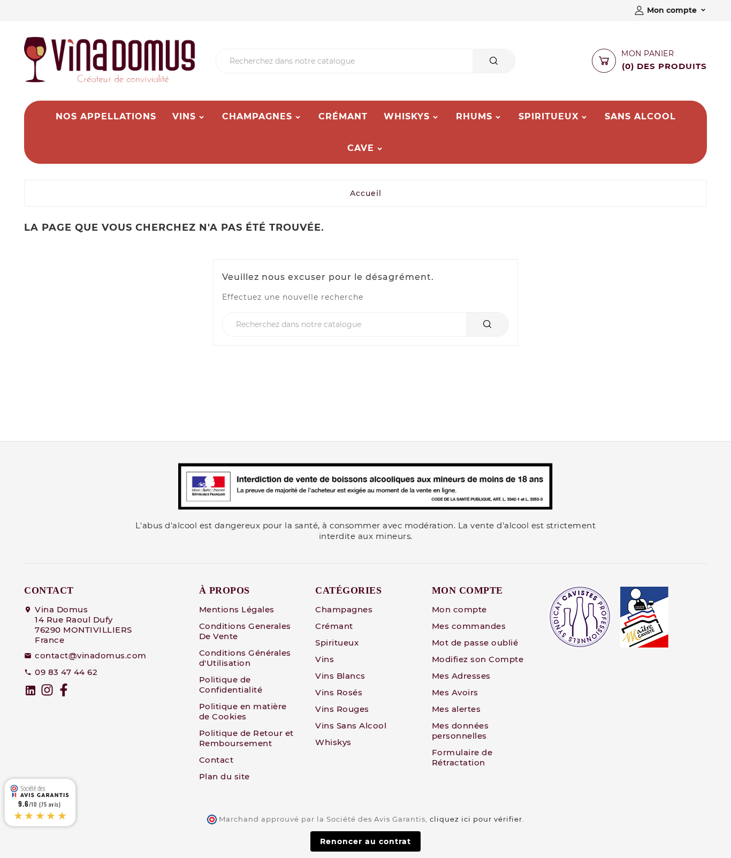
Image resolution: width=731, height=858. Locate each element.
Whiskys (333, 742)
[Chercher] (494, 61)
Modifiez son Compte (478, 659)
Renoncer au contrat (365, 841)
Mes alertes (456, 709)
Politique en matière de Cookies (243, 711)
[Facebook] (63, 690)
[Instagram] (47, 690)
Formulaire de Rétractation (462, 757)
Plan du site (224, 776)
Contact (216, 760)
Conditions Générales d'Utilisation (245, 658)
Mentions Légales (237, 609)
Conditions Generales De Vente (245, 631)
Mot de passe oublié (475, 642)
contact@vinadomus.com (91, 655)
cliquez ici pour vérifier (476, 819)
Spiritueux (337, 642)
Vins (324, 659)
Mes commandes (469, 626)
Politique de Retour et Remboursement (246, 738)
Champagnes (343, 609)
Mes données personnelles (460, 730)
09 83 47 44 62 (66, 672)
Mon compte (459, 609)
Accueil (366, 193)
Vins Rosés (338, 692)
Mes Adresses (461, 676)
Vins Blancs (340, 676)
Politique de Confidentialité (231, 684)
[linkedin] (30, 690)
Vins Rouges (342, 709)
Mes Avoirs (455, 692)
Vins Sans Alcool (350, 725)
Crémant (334, 626)
